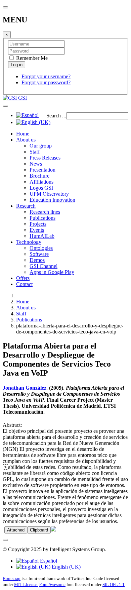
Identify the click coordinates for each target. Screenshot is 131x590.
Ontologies (41, 248)
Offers (23, 278)
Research (26, 206)
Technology (28, 242)
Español (48, 561)
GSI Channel (43, 266)
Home (22, 133)
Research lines (45, 212)
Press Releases (45, 158)
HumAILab (42, 236)
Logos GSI (41, 188)
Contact (24, 284)
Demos (37, 260)
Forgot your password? (46, 82)
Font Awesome (52, 584)
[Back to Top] (5, 540)
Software (39, 254)
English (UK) (65, 567)
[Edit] (53, 529)
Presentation (42, 170)
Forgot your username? (46, 76)
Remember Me (31, 58)
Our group (41, 146)
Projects (38, 224)
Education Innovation (52, 200)
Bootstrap (11, 578)
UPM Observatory (49, 194)
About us (26, 139)
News (36, 164)
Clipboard (39, 529)
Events (37, 230)
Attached (16, 529)
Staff (35, 152)
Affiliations (41, 182)
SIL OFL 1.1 (113, 584)
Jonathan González (24, 388)
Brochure (39, 176)
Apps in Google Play (52, 272)
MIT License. (26, 584)
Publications (42, 218)
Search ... (56, 115)
